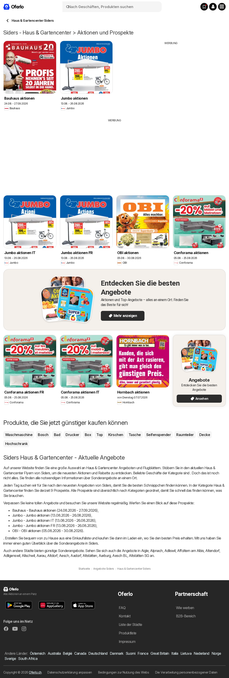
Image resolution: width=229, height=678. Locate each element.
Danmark (116, 653)
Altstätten (90, 555)
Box (88, 434)
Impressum (127, 641)
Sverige (10, 658)
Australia (54, 653)
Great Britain (160, 653)
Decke (204, 434)
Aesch (64, 555)
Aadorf (75, 555)
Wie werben (185, 607)
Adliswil (170, 550)
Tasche (135, 434)
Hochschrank (16, 443)
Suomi (130, 653)
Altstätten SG (139, 555)
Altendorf (212, 550)
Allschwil (28, 555)
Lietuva (185, 653)
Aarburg (105, 555)
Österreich (37, 653)
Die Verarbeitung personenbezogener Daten (186, 672)
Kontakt (124, 616)
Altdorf (52, 555)
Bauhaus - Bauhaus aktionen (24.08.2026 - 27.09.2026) (55, 510)
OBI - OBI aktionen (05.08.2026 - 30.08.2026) (47, 530)
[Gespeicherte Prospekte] (204, 7)
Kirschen (115, 434)
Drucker (72, 434)
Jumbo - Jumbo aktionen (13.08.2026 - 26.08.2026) (51, 515)
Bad (57, 434)
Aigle (144, 550)
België (67, 653)
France (143, 653)
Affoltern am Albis (190, 550)
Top (99, 434)
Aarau (41, 555)
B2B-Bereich (185, 616)
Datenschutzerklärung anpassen (69, 672)
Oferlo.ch (35, 672)
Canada (80, 653)
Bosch (43, 434)
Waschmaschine (18, 434)
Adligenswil (11, 555)
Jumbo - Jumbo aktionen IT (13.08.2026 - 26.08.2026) (53, 520)
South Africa (27, 658)
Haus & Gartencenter (102, 468)
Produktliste (127, 633)
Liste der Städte (130, 624)
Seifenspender (158, 434)
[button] (213, 7)
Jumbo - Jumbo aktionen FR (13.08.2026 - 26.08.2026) (54, 525)
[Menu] (222, 7)
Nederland (201, 653)
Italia (174, 653)
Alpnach (156, 550)
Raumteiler (185, 434)
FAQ (122, 607)
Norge (216, 653)
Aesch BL (119, 555)
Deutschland (97, 653)
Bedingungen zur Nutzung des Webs (123, 672)
